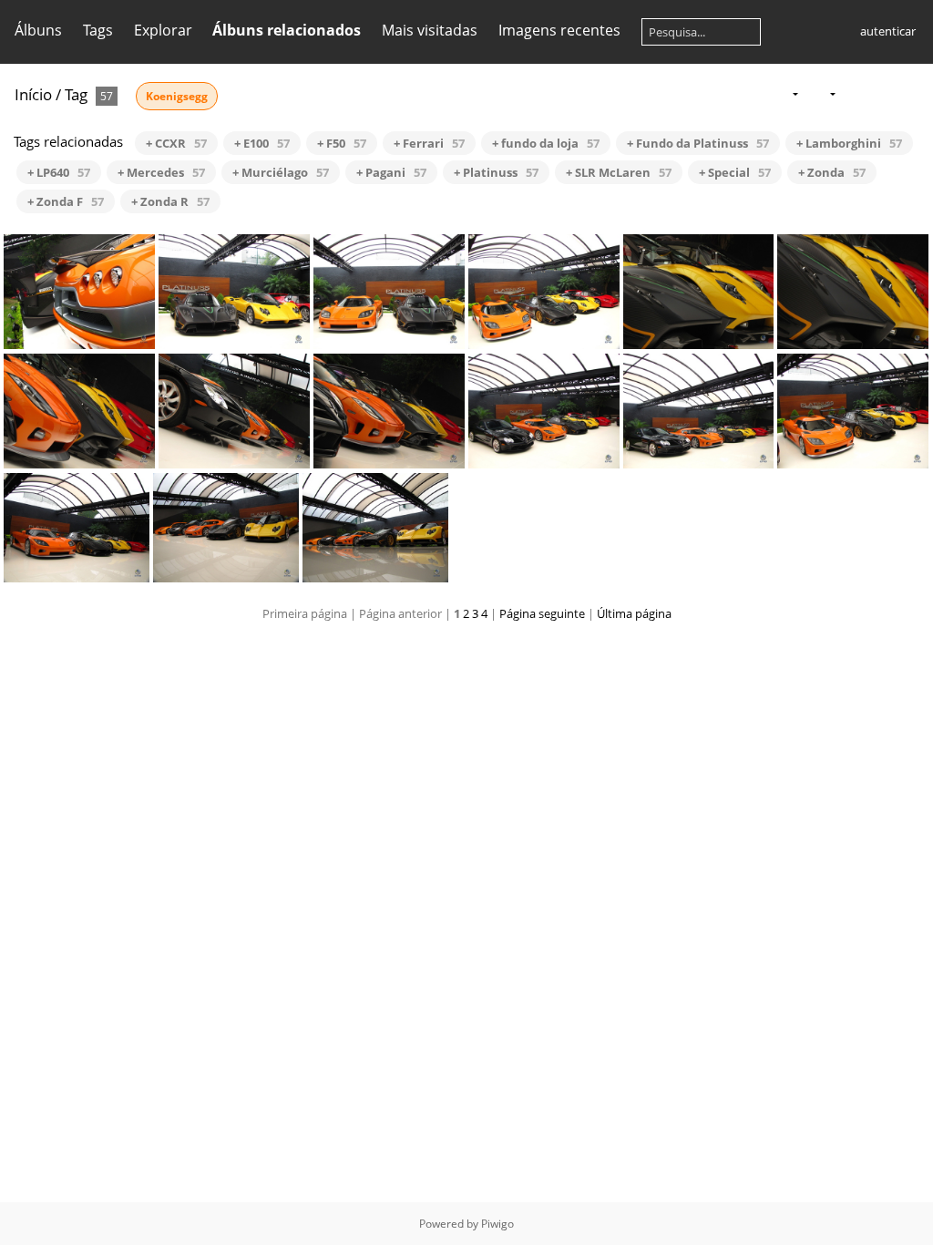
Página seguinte (542, 613)
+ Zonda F (65, 201)
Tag (76, 94)
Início (33, 94)
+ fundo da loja (546, 143)
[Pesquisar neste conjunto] (748, 93)
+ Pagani (391, 172)
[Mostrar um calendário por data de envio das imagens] (882, 93)
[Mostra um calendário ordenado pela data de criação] (911, 93)
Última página (634, 613)
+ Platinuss (496, 172)
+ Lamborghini (849, 143)
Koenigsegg (177, 96)
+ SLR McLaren (619, 172)
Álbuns (38, 30)
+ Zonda (832, 172)
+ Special (735, 172)
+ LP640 (58, 172)
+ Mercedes (161, 172)
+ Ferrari (429, 143)
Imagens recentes (559, 30)
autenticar (888, 31)
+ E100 (262, 143)
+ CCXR (176, 143)
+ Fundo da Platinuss (698, 143)
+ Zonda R (170, 201)
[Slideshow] (854, 93)
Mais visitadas (429, 30)
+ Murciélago (280, 172)
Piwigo (497, 1223)
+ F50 (341, 143)
